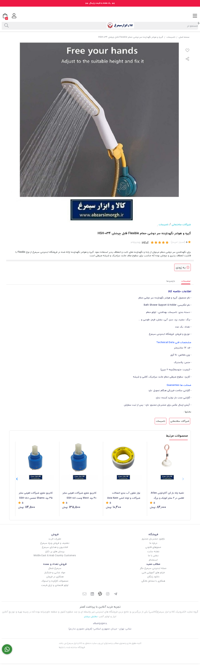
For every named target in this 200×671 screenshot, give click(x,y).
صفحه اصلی (184, 37)
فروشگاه (153, 534)
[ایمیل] (84, 594)
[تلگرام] (115, 594)
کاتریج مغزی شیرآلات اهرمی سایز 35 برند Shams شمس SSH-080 (36, 495)
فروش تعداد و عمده (55, 564)
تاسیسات (170, 37)
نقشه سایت (153, 551)
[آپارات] (100, 594)
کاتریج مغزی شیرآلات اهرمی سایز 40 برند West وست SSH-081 (79, 495)
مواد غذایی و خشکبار (54, 572)
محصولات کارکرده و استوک (54, 581)
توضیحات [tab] (186, 281)
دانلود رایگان (153, 577)
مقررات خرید (54, 539)
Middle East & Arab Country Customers (55, 556)
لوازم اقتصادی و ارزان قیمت (54, 585)
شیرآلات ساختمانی (181, 224)
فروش (55, 534)
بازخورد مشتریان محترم (153, 539)
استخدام (153, 560)
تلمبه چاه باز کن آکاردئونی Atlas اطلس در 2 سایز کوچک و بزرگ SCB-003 (167, 496)
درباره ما (153, 543)
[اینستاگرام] (107, 594)
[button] (17, 479)
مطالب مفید (153, 564)
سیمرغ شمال (54, 568)
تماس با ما (153, 556)
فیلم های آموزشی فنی (153, 572)
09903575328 (100, 624)
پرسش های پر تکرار (54, 551)
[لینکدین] (92, 594)
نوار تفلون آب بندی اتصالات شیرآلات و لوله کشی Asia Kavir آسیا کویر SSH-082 (123, 496)
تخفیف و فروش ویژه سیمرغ (54, 543)
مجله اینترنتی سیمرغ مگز (153, 568)
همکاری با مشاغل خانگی (153, 581)
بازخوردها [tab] (170, 281)
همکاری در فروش (54, 577)
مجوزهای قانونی (153, 547)
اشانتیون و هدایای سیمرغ (55, 547)
